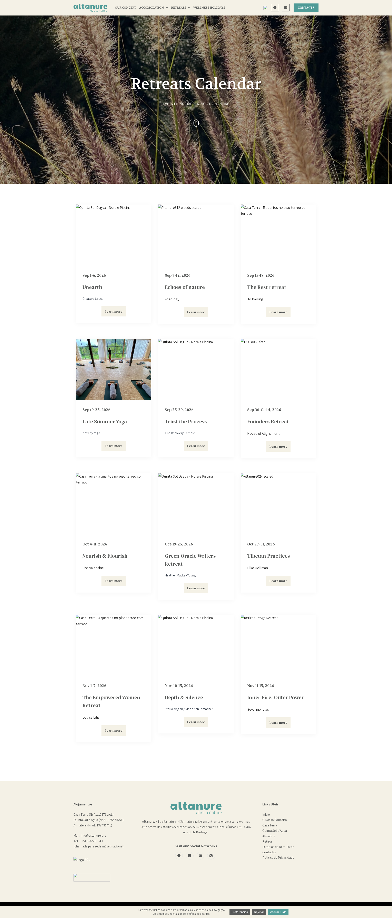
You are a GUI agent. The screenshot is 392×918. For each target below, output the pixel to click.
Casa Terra (269, 825)
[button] (265, 8)
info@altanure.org (93, 835)
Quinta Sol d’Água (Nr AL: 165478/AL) (99, 820)
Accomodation (151, 7)
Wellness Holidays (209, 7)
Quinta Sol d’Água (274, 830)
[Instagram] (286, 8)
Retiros (267, 841)
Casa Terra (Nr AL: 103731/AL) (94, 814)
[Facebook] (275, 8)
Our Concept (125, 7)
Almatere (268, 836)
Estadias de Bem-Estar (278, 847)
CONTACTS (306, 7)
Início (266, 814)
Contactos (269, 852)
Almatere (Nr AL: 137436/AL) (93, 825)
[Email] (200, 856)
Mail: (77, 835)
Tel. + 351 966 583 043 (88, 841)
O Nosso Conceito (274, 820)
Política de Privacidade (278, 857)
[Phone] (211, 856)
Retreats (178, 7)
